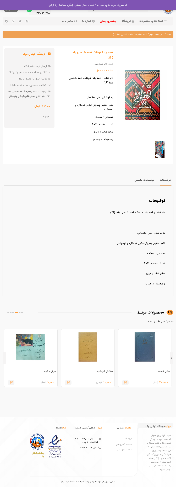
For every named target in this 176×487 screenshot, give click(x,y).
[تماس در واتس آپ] (29, 10)
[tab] (165, 182)
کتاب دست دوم (156, 35)
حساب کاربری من (124, 444)
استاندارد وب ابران (68, 481)
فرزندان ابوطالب (105, 371)
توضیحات (165, 180)
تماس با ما (67, 21)
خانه (169, 35)
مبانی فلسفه (164, 371)
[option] (160, 149)
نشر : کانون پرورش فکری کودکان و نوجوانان (26, 96)
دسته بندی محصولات (151, 21)
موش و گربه (50, 371)
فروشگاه (126, 21)
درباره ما (86, 21)
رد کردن (53, 5)
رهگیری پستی (108, 21)
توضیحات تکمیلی (144, 180)
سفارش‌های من (124, 450)
